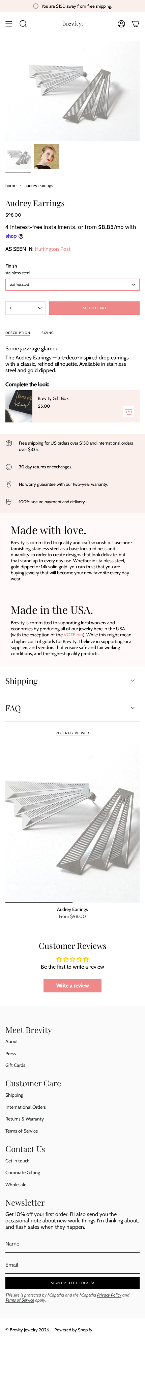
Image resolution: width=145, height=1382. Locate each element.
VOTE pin (73, 635)
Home (11, 185)
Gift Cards (15, 1065)
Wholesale (15, 1185)
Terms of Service (21, 1131)
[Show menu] (9, 24)
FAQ (13, 707)
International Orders (25, 1107)
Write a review (72, 985)
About (11, 1041)
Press (10, 1053)
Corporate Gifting (22, 1172)
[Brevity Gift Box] (18, 406)
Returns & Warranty (24, 1119)
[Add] (128, 411)
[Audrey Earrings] (72, 822)
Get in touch (17, 1161)
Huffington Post (52, 249)
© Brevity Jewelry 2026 (27, 1329)
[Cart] (135, 24)
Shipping (21, 680)
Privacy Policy (109, 1295)
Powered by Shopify (73, 1329)
